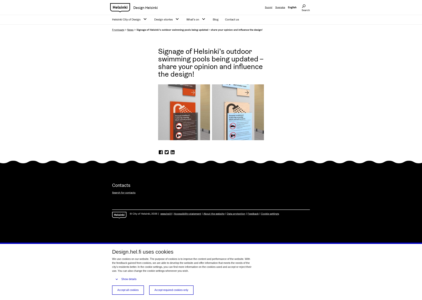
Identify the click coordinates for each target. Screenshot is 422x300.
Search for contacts (124, 192)
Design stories (163, 19)
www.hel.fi (166, 213)
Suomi (268, 7)
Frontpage (118, 30)
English (292, 7)
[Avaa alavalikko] (145, 19)
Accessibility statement (187, 213)
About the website (214, 213)
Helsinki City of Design (126, 19)
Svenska (280, 7)
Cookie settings (270, 213)
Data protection (236, 213)
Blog (216, 19)
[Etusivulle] (120, 8)
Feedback (253, 213)
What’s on (192, 19)
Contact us (232, 19)
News (130, 30)
